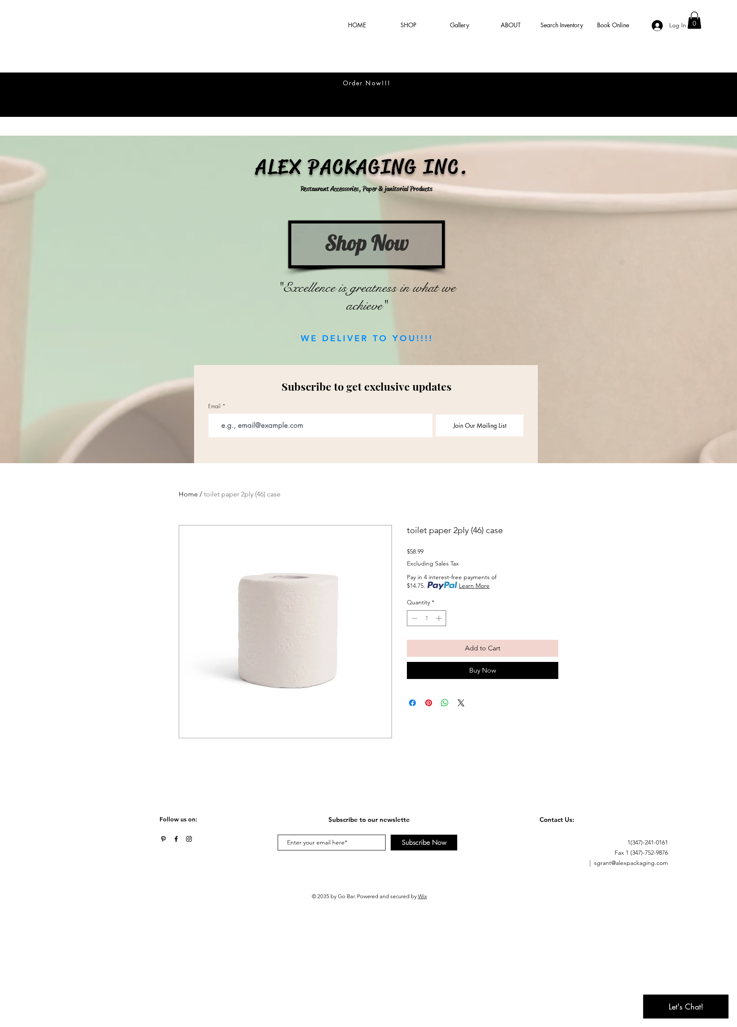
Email (214, 406)
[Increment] (439, 618)
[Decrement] (413, 618)
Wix (422, 896)
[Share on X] (461, 703)
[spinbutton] (426, 618)
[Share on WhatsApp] (445, 703)
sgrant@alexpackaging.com (631, 863)
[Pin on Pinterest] (429, 703)
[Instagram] (189, 839)
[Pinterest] (163, 839)
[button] (694, 20)
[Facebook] (176, 839)
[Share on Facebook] (412, 703)
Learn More (474, 585)
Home (188, 494)
